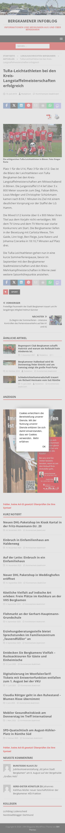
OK (44, 446)
